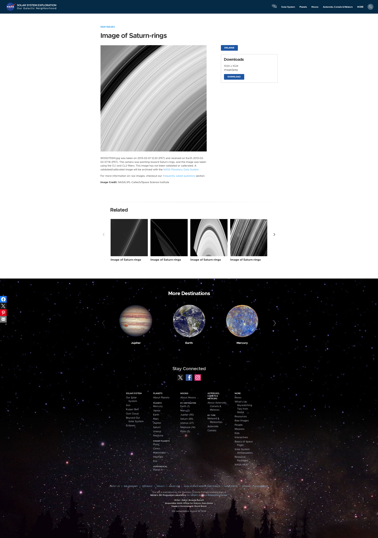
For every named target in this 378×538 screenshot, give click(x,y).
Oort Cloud (132, 414)
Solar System (133, 393)
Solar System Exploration (37, 4)
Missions (239, 429)
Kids (237, 433)
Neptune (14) (187, 427)
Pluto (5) (185, 431)
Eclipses (130, 425)
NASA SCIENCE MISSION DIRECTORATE (202, 486)
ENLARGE (229, 48)
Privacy (161, 486)
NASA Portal (231, 486)
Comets (211, 430)
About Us (115, 486)
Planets (157, 393)
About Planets (161, 397)
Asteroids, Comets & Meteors (213, 396)
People (239, 425)
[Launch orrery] (274, 7)
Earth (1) (185, 406)
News (238, 397)
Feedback (147, 486)
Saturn (157, 427)
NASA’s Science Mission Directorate (208, 495)
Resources (241, 416)
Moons (184, 393)
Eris (155, 461)
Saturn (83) (186, 419)
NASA (11, 6)
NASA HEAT (242, 465)
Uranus (157, 431)
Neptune (158, 435)
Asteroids (212, 426)
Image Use (174, 486)
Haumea (158, 457)
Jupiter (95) (187, 415)
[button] (360, 7)
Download (234, 77)
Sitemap (246, 486)
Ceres (156, 448)
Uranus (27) (187, 423)
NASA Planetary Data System (181, 169)
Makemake (159, 453)
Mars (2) (185, 410)
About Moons (188, 397)
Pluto (156, 444)
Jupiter (136, 343)
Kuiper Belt (132, 409)
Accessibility (261, 486)
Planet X (158, 470)
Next (274, 234)
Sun (128, 405)
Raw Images (107, 27)
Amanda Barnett (196, 500)
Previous (103, 234)
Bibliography (131, 486)
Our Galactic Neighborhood (37, 9)
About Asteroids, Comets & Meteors (217, 406)
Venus (156, 410)
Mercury (242, 343)
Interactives (241, 437)
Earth (189, 343)
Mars (156, 419)
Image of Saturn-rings (126, 259)
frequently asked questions (179, 176)
